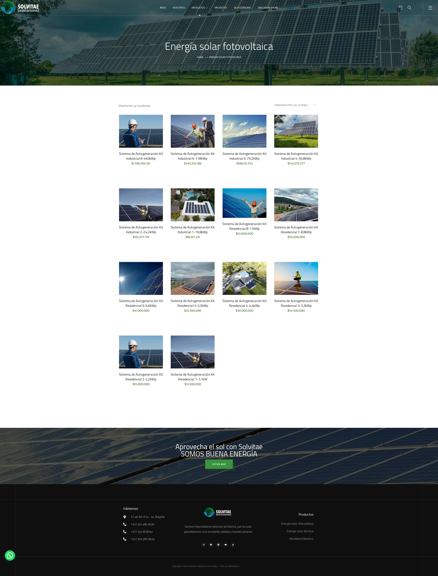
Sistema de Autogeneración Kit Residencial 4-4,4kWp (244, 303)
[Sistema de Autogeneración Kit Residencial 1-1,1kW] (193, 352)
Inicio (163, 7)
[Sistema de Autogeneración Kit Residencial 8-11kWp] (244, 203)
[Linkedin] (218, 544)
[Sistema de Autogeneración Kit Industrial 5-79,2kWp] (244, 131)
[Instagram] (203, 544)
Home (200, 57)
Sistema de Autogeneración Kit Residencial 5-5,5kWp (193, 303)
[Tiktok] (232, 544)
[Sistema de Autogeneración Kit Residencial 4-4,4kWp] (244, 278)
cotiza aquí (219, 464)
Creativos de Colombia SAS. (253, 566)
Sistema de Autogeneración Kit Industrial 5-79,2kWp (244, 156)
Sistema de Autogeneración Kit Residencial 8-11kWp (244, 226)
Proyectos (221, 7)
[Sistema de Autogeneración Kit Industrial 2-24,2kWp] (141, 204)
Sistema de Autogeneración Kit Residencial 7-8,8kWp (296, 230)
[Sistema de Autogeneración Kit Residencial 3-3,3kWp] (296, 278)
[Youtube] (225, 544)
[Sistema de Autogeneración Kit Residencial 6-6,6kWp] (141, 278)
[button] (10, 555)
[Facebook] (211, 544)
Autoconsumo (242, 7)
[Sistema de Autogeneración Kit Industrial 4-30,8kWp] (296, 131)
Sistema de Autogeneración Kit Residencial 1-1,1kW (193, 377)
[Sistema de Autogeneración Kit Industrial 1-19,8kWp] (193, 204)
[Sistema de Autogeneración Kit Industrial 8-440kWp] (141, 131)
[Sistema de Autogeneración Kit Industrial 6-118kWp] (193, 131)
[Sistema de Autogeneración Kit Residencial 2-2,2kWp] (141, 352)
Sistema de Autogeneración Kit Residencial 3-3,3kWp (296, 303)
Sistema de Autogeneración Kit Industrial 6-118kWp (193, 156)
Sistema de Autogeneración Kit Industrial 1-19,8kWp (193, 230)
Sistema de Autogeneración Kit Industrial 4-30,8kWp (296, 156)
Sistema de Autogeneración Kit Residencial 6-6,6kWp (141, 303)
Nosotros (179, 7)
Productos (198, 7)
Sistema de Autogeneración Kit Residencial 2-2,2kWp (141, 377)
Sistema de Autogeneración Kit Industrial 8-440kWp (141, 156)
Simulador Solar (268, 7)
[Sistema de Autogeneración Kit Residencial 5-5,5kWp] (193, 278)
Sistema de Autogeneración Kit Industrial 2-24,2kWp (141, 230)
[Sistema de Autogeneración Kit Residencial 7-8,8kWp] (296, 204)
